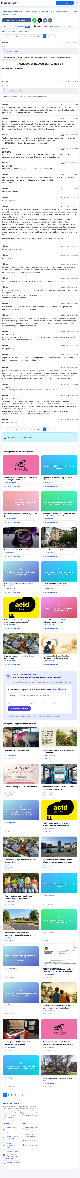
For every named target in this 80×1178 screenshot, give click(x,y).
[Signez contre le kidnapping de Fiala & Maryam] (59, 472)
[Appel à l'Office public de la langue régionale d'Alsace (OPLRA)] (59, 614)
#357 (62, 163)
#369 (63, 331)
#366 (63, 287)
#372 (63, 368)
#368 (63, 315)
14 (41, 36)
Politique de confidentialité (60, 26)
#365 (63, 278)
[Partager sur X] (40, 20)
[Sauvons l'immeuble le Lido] (59, 543)
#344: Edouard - (13, 51)
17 (51, 36)
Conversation (41, 26)
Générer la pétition (20, 709)
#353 (62, 104)
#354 (62, 118)
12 (34, 36)
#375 (63, 420)
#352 (62, 81)
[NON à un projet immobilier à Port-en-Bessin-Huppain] (21, 578)
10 (27, 36)
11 (31, 36)
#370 (63, 345)
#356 (62, 149)
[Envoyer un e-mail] (45, 20)
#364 (63, 264)
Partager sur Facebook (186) (18, 20)
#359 (62, 188)
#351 (62, 42)
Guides (6, 1123)
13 (38, 36)
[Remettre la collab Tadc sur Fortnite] (21, 543)
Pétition (7, 26)
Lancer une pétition (65, 3)
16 (48, 36)
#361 (63, 206)
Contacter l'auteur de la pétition (14, 31)
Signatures (22, 26)
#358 (62, 174)
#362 (63, 246)
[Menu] (76, 3)
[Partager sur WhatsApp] (34, 20)
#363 (63, 255)
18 (55, 36)
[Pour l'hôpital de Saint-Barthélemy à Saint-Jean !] (21, 508)
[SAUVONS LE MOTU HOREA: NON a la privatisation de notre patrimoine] (59, 578)
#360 (63, 197)
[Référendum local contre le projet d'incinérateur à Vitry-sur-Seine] (21, 614)
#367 (63, 303)
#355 (62, 135)
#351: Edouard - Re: (14, 91)
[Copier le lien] (50, 20)
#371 (63, 354)
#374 (63, 396)
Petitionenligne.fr (9, 3)
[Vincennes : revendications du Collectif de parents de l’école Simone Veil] (59, 508)
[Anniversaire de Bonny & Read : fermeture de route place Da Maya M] (21, 472)
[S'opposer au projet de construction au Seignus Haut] (21, 650)
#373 (63, 384)
